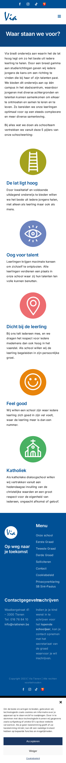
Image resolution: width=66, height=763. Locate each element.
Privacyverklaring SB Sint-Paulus (48, 584)
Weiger (33, 750)
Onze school (44, 535)
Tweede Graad (46, 548)
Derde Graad (45, 555)
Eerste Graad (45, 542)
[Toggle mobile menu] (59, 16)
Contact (41, 568)
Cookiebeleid (33, 758)
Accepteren (33, 741)
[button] (60, 702)
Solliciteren (43, 561)
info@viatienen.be (17, 624)
